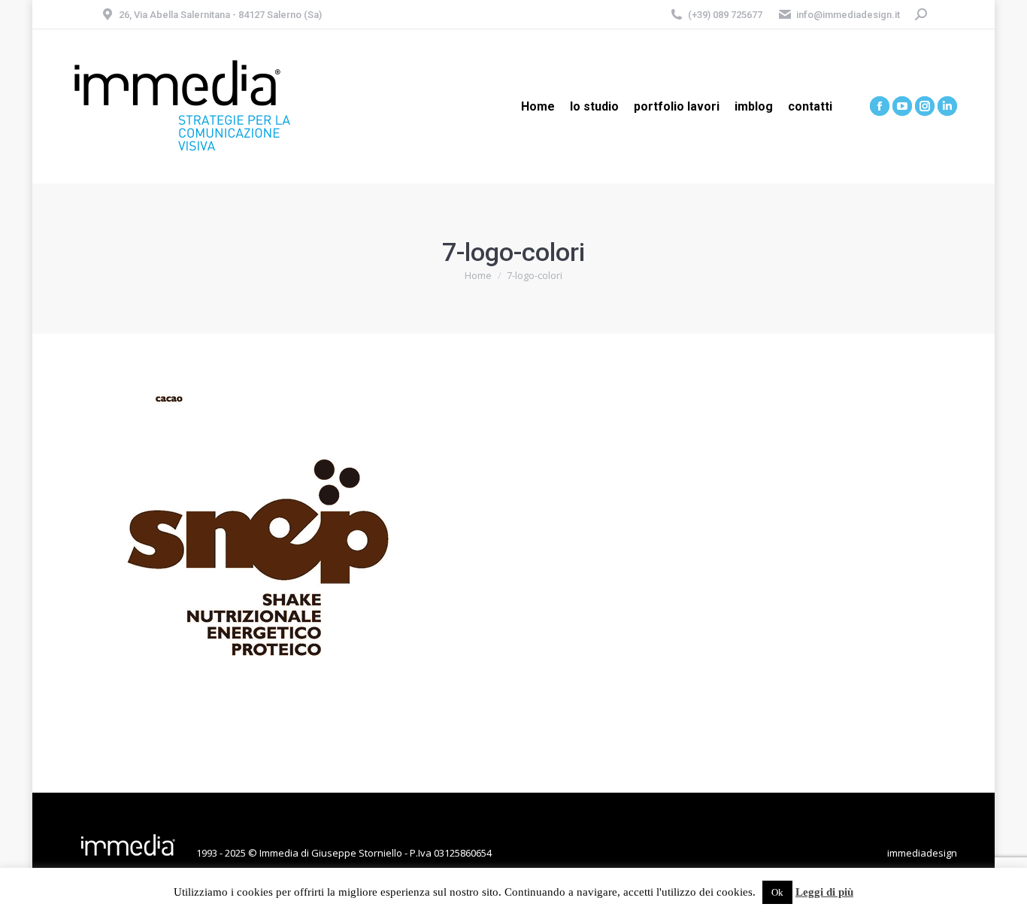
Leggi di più (824, 892)
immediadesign (922, 853)
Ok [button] (777, 892)
